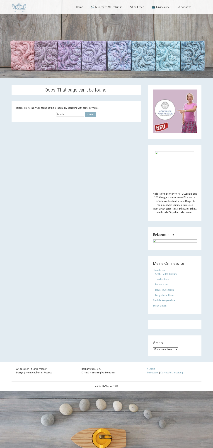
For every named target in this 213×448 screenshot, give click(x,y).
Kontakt (151, 368)
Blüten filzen (161, 284)
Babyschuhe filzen (164, 295)
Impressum (152, 372)
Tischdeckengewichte (164, 300)
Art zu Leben (136, 7)
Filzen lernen (159, 270)
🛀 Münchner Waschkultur (106, 7)
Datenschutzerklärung (171, 372)
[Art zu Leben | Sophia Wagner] (19, 7)
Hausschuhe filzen (164, 289)
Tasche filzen (162, 279)
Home (79, 7)
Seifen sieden (160, 305)
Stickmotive (184, 7)
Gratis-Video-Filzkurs (166, 273)
